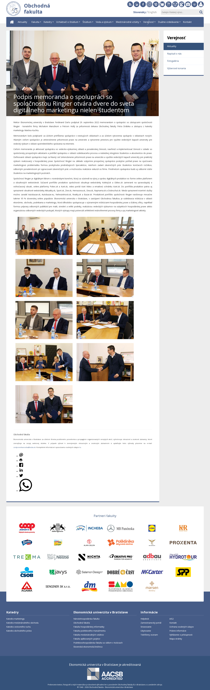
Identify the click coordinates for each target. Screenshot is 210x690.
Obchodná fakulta (81, 622)
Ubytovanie (146, 630)
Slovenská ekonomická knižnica (156, 4)
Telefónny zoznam (181, 4)
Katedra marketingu (15, 618)
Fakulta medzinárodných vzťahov (88, 634)
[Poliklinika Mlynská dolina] (120, 542)
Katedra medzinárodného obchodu (22, 622)
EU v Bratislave (136, 4)
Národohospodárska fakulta (86, 618)
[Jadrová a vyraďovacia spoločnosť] (58, 571)
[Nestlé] (58, 556)
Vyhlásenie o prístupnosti (180, 634)
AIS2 (171, 618)
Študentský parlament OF (169, 4)
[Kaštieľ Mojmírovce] (58, 528)
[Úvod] (12, 22)
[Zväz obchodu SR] (151, 542)
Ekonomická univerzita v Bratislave (100, 612)
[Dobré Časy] (120, 571)
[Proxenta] (183, 542)
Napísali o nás (174, 53)
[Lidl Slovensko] (151, 528)
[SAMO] (120, 586)
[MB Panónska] (120, 528)
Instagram (149, 4)
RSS (130, 4)
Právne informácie (177, 630)
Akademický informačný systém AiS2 (175, 4)
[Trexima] (26, 556)
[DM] (89, 586)
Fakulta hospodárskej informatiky (88, 626)
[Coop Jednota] (27, 528)
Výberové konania (176, 68)
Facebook (143, 4)
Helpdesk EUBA (194, 4)
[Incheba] (89, 528)
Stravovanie (162, 4)
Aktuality (171, 46)
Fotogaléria (188, 4)
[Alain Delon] (89, 542)
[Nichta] (89, 556)
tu (80, 447)
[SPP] (183, 571)
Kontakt (173, 622)
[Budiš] (26, 542)
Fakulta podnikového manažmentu (89, 630)
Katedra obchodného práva (19, 630)
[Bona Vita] (58, 542)
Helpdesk (145, 618)
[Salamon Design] (89, 571)
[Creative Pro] (120, 556)
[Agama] (26, 586)
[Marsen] (151, 586)
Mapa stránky (175, 638)
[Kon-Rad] (183, 528)
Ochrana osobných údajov (181, 626)
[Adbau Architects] (152, 556)
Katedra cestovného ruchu (18, 626)
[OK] (201, 12)
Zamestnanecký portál (201, 4)
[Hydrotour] (183, 556)
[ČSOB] (26, 571)
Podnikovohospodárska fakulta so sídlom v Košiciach (98, 642)
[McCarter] (151, 571)
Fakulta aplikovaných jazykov (86, 638)
